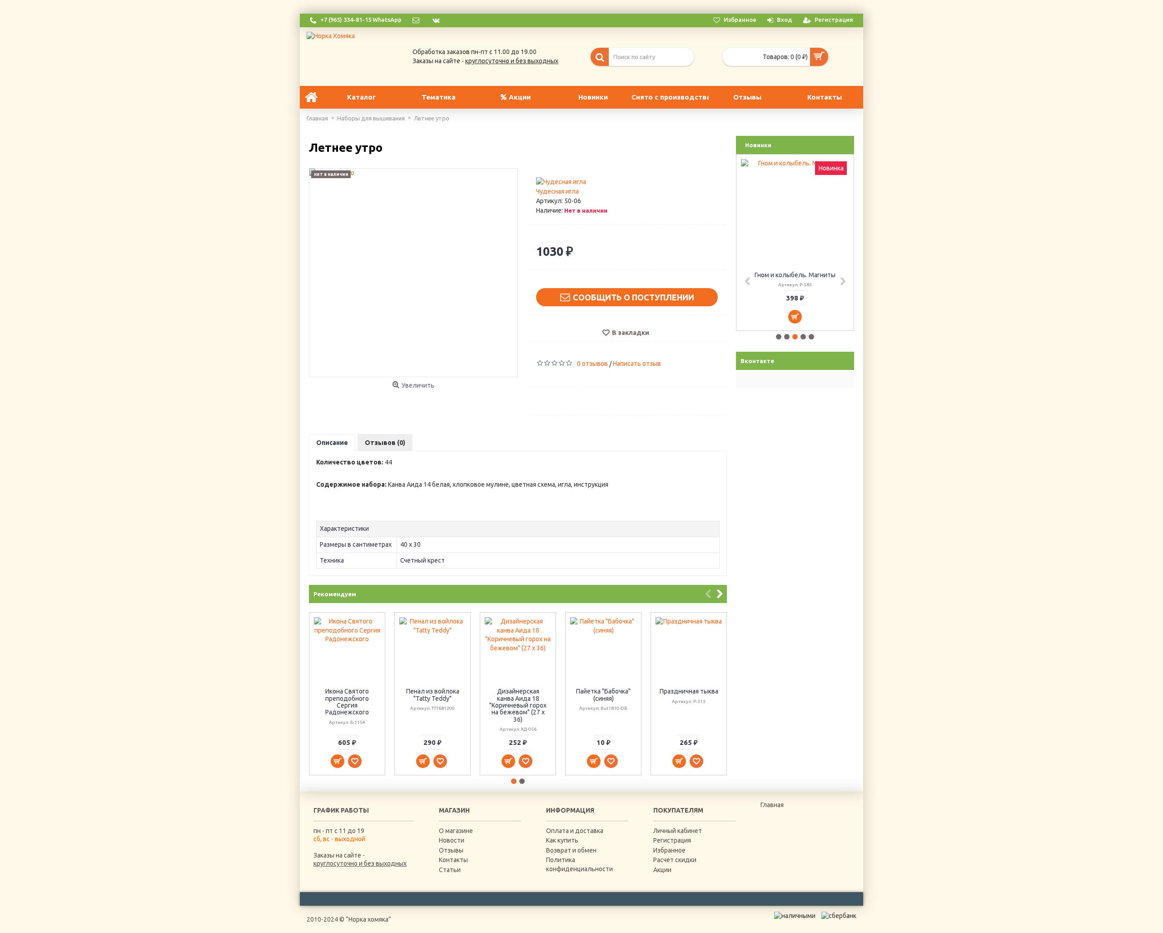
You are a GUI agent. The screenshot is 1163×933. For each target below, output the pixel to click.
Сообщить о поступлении (633, 297)
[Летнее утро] (413, 272)
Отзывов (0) (385, 442)
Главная (772, 804)
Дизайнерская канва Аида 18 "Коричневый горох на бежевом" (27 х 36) (518, 705)
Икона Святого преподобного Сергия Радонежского (347, 702)
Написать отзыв (637, 363)
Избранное (669, 850)
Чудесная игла (557, 191)
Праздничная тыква (689, 691)
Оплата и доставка (574, 830)
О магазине (456, 830)
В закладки (630, 332)
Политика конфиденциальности (579, 864)
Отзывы (451, 850)
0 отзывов (592, 363)
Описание (332, 442)
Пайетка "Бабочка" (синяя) (603, 695)
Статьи (450, 869)
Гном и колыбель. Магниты (795, 275)
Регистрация (672, 840)
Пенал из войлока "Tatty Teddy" (432, 695)
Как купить (562, 840)
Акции (662, 869)
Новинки (758, 145)
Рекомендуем (334, 594)
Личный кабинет (677, 830)
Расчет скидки (674, 859)
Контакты (453, 859)
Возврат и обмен (571, 850)
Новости (451, 840)
